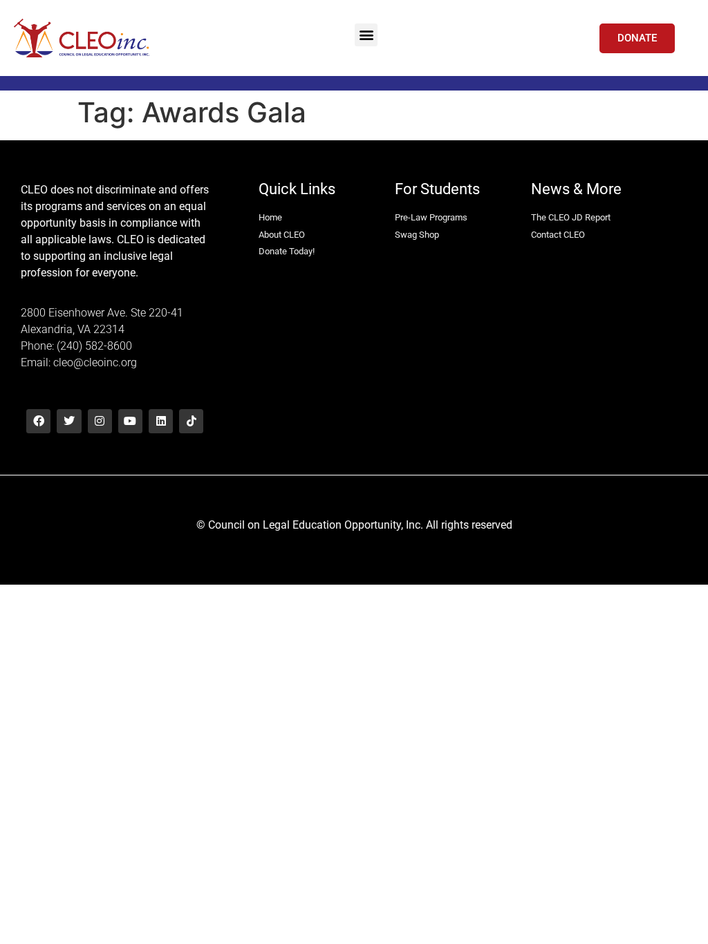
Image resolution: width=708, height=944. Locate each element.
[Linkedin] (161, 421)
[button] (366, 34)
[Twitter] (69, 421)
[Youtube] (130, 421)
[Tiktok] (191, 421)
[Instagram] (100, 421)
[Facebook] (38, 421)
